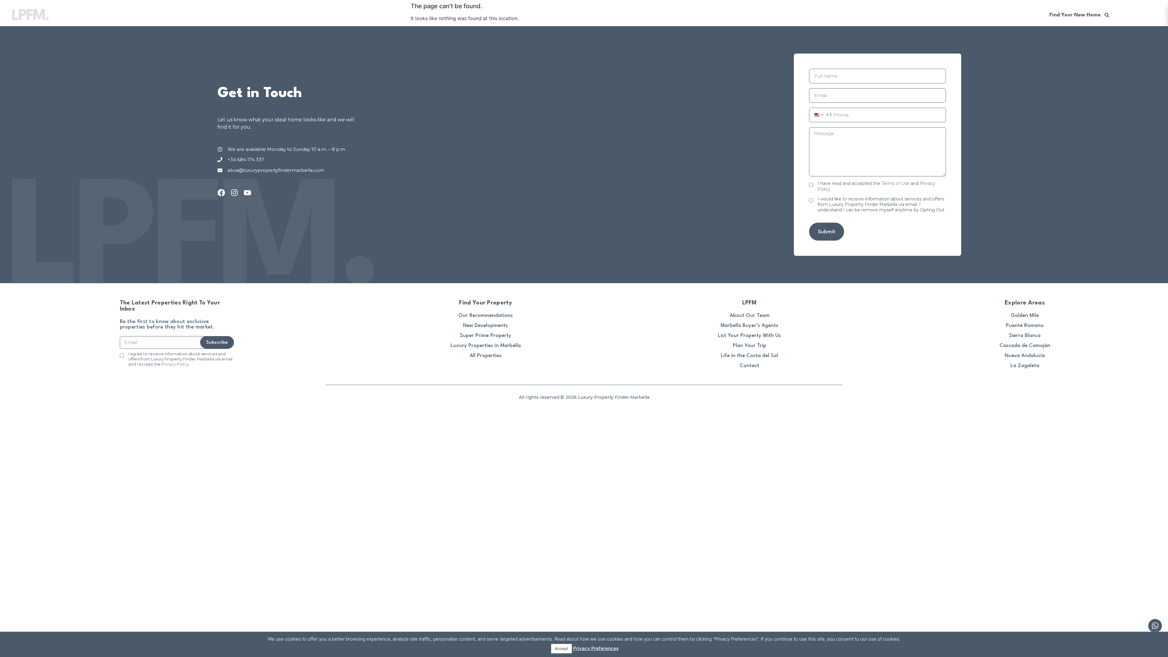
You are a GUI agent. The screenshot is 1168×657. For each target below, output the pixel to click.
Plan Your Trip (749, 345)
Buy (773, 14)
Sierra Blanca (1025, 335)
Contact (749, 365)
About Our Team (750, 315)
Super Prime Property (485, 335)
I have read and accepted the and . (876, 186)
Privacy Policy (175, 364)
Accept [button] (561, 648)
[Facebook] (221, 192)
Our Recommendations (955, 14)
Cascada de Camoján (1024, 345)
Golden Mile (1025, 315)
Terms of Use (895, 183)
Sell (792, 14)
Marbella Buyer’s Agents (749, 325)
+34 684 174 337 (1013, 14)
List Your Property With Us (749, 335)
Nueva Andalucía (1025, 355)
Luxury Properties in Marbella (485, 345)
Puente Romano (1025, 325)
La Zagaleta (1024, 365)
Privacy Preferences (596, 648)
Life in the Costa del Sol (749, 355)
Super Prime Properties (834, 14)
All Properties (486, 355)
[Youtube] (247, 192)
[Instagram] (234, 192)
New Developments (895, 14)
